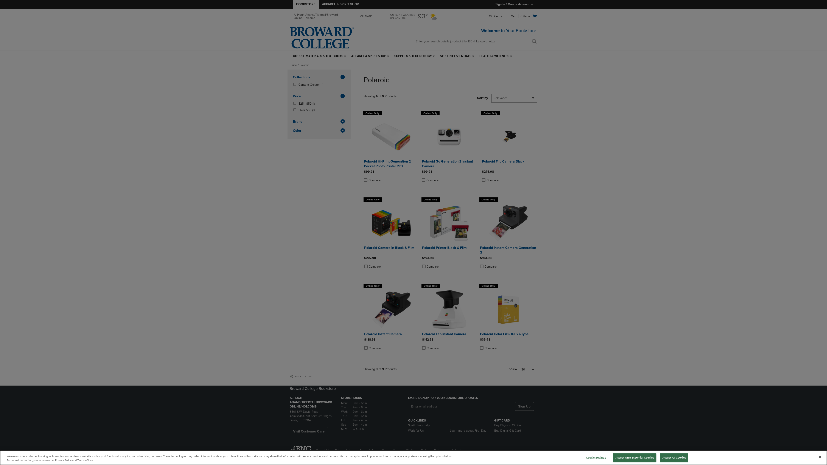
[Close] (820, 457)
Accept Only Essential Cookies (635, 457)
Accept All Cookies (674, 457)
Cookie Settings (596, 457)
